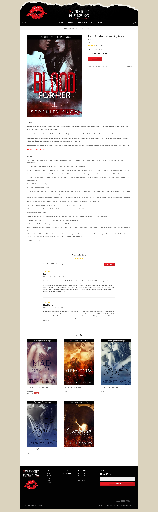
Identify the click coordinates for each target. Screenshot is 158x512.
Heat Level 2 (81, 476)
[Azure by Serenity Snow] (42, 424)
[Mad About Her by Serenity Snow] (42, 362)
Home (65, 28)
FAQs (92, 23)
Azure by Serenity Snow (34, 449)
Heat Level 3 (91, 39)
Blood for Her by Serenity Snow (84, 28)
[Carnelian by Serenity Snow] (79, 424)
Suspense (71, 28)
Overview (30, 122)
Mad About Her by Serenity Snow (37, 387)
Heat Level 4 (81, 480)
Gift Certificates (32, 505)
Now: (28, 393)
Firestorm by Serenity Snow (72, 387)
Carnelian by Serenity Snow (72, 449)
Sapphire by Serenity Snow (109, 387)
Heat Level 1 (81, 473)
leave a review (99, 45)
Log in (130, 23)
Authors (70, 23)
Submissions (82, 23)
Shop (61, 23)
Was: (28, 391)
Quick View (42, 382)
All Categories (67, 473)
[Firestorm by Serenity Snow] (79, 362)
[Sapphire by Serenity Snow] (116, 362)
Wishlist (129, 66)
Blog (100, 23)
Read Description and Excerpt (97, 53)
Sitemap (49, 482)
